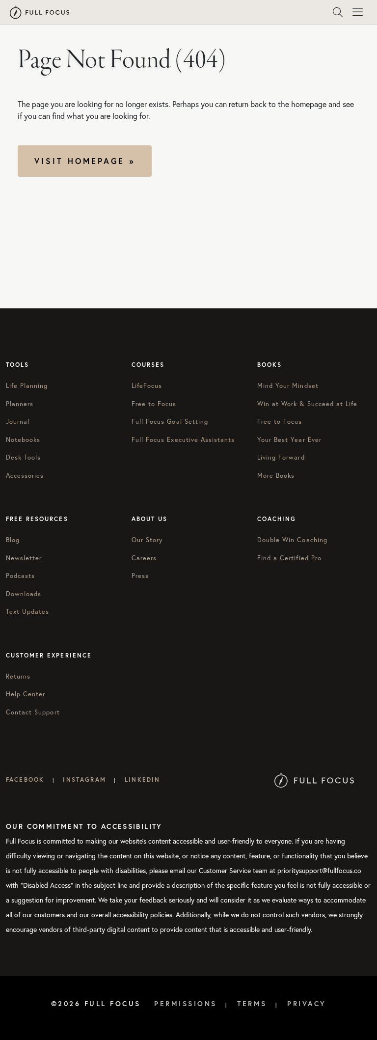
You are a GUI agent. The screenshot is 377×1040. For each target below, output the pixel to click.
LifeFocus (147, 386)
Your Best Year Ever (289, 440)
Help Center (25, 694)
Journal (17, 421)
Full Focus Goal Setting (170, 421)
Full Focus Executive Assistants (183, 440)
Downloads (23, 594)
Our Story (147, 540)
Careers (144, 558)
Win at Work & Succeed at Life (307, 404)
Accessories (25, 475)
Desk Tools (23, 457)
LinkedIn (142, 779)
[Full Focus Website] (314, 779)
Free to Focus (154, 404)
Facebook (25, 779)
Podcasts (20, 576)
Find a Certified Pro (289, 558)
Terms (252, 1003)
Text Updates (27, 611)
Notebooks (23, 440)
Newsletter (24, 558)
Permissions (185, 1003)
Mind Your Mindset (288, 386)
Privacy (306, 1003)
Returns (18, 676)
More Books (276, 475)
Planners (19, 404)
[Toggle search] (338, 12)
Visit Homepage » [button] (84, 161)
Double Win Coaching (292, 540)
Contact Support (33, 712)
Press (140, 576)
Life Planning (27, 386)
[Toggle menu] (357, 12)
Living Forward (281, 457)
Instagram (84, 779)
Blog (13, 540)
